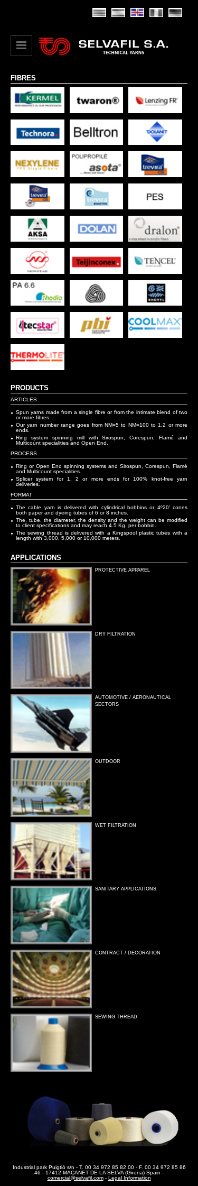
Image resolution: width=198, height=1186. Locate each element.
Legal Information (129, 1178)
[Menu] (21, 45)
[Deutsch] (175, 12)
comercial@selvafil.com (75, 1178)
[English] (137, 12)
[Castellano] (118, 12)
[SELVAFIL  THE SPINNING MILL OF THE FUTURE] (103, 55)
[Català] (99, 12)
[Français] (156, 12)
